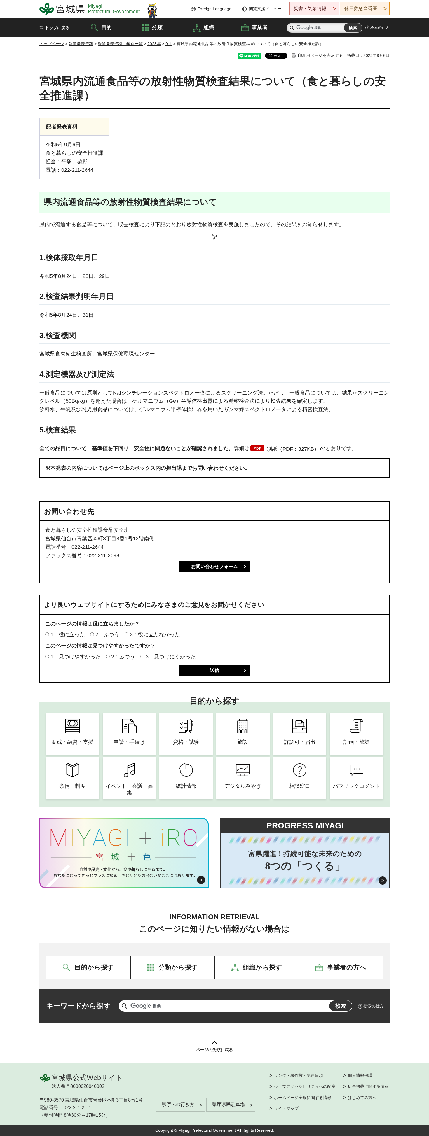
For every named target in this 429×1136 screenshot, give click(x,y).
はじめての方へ (362, 1097)
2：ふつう (107, 634)
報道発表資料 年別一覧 (120, 43)
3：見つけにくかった (171, 657)
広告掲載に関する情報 (368, 1086)
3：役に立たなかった (155, 634)
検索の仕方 (379, 27)
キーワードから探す (78, 1006)
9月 (168, 43)
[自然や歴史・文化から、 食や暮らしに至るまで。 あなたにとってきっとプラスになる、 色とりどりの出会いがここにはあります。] (124, 872)
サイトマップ (286, 1108)
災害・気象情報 (310, 8)
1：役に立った (67, 634)
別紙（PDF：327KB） (293, 449)
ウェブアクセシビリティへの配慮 (304, 1086)
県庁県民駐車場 (228, 1104)
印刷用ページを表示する (320, 55)
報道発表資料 (81, 43)
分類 (157, 27)
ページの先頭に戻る (214, 1049)
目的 (106, 27)
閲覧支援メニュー (265, 8)
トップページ (51, 43)
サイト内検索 (292, 28)
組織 (209, 27)
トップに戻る (57, 27)
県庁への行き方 (178, 1104)
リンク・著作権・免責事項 (298, 1075)
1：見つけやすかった (75, 657)
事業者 (260, 27)
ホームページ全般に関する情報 (302, 1097)
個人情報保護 (360, 1075)
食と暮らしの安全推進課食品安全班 (87, 530)
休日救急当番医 (360, 8)
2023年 (154, 43)
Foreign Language (214, 8)
